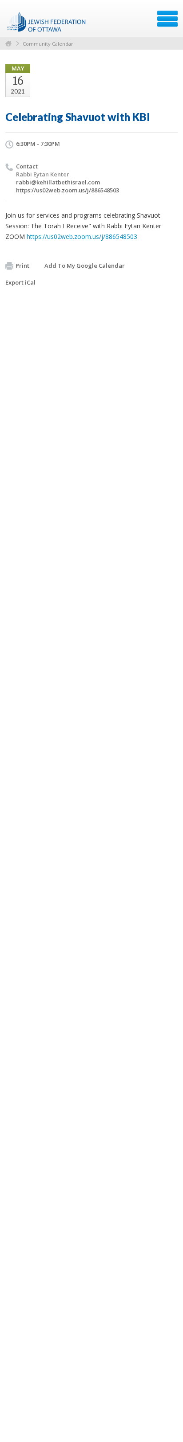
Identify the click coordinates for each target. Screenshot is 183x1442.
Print (22, 266)
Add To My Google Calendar (84, 266)
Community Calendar (48, 43)
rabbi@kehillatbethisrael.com (58, 182)
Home (8, 44)
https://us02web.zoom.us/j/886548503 (67, 190)
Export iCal (20, 282)
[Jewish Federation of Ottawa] (46, 22)
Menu (167, 19)
